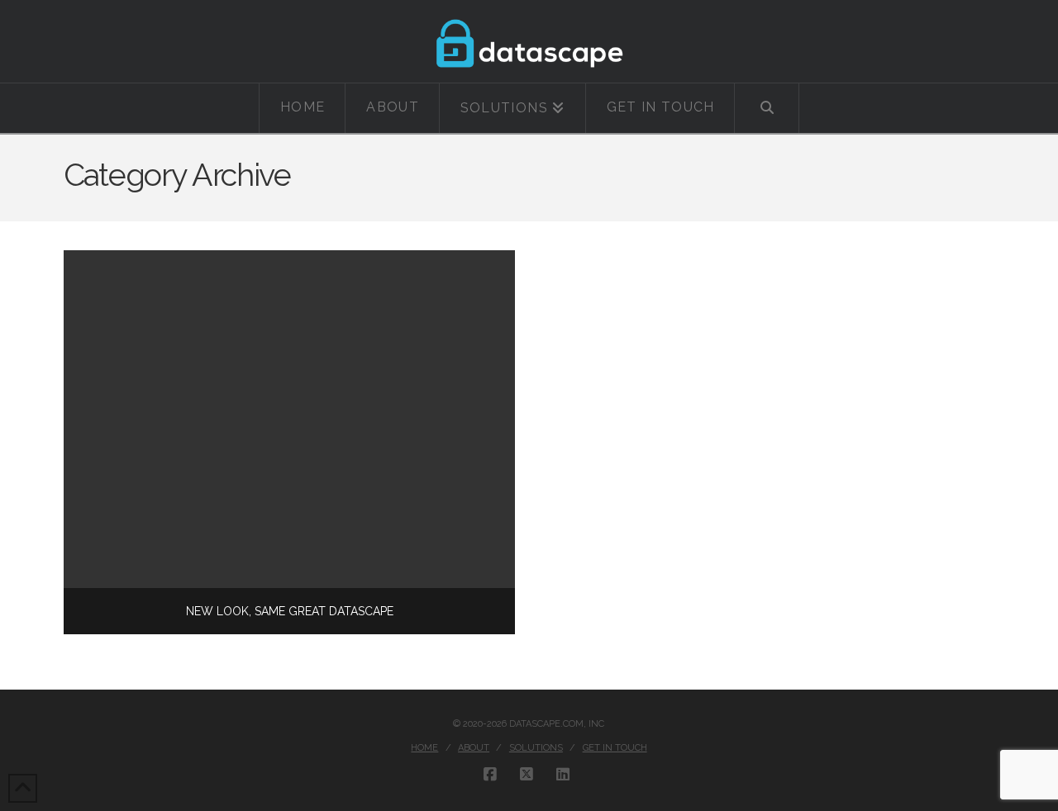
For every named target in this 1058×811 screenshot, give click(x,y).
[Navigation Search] (766, 108)
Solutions (536, 747)
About (473, 747)
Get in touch (615, 747)
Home (424, 747)
